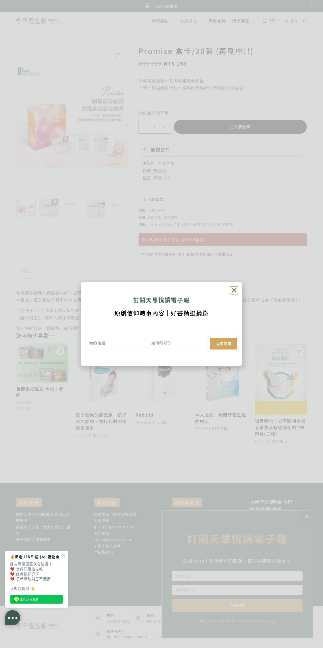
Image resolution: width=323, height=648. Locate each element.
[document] (161, 324)
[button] (234, 290)
